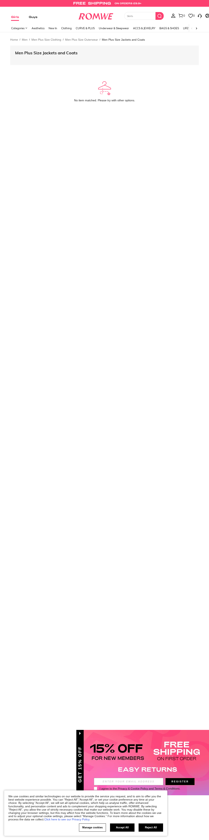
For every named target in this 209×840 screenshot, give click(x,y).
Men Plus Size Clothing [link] (46, 39)
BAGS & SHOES (169, 28)
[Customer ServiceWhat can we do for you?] (199, 15)
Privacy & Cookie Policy (133, 788)
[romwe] (95, 15)
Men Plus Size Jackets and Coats (46, 52)
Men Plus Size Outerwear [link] (81, 39)
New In (53, 28)
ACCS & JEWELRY (144, 28)
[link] (104, 5)
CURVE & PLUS (85, 28)
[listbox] (173, 15)
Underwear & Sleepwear (114, 28)
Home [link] (14, 39)
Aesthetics (38, 28)
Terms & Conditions (167, 788)
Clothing (66, 28)
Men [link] (25, 39)
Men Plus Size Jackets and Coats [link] (123, 39)
